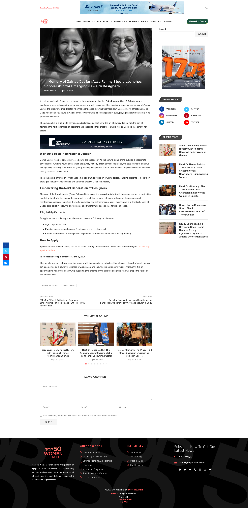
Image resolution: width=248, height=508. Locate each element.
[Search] (206, 8)
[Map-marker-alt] (210, 469)
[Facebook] (180, 469)
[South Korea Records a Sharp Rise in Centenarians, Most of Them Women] (167, 209)
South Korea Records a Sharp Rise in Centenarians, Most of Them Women (192, 210)
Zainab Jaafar (69, 285)
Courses (154, 21)
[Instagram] (200, 469)
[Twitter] (185, 469)
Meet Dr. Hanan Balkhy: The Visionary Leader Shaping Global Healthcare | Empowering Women (96, 353)
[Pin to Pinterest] (6, 257)
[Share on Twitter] (6, 251)
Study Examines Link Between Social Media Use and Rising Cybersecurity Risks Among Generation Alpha (193, 230)
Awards (133, 21)
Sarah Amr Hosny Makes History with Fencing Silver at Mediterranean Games (58, 353)
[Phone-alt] (195, 469)
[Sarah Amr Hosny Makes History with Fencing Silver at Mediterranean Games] (57, 334)
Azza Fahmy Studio (50, 285)
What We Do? (103, 21)
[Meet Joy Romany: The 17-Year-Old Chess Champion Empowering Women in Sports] (134, 334)
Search (162, 29)
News (143, 21)
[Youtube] (190, 469)
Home (79, 21)
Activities (119, 21)
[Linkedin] (205, 469)
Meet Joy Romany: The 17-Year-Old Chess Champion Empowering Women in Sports (134, 353)
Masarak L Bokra (197, 21)
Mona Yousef (50, 91)
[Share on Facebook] (6, 245)
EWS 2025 (167, 21)
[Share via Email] (6, 262)
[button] (43, 343)
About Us (88, 21)
